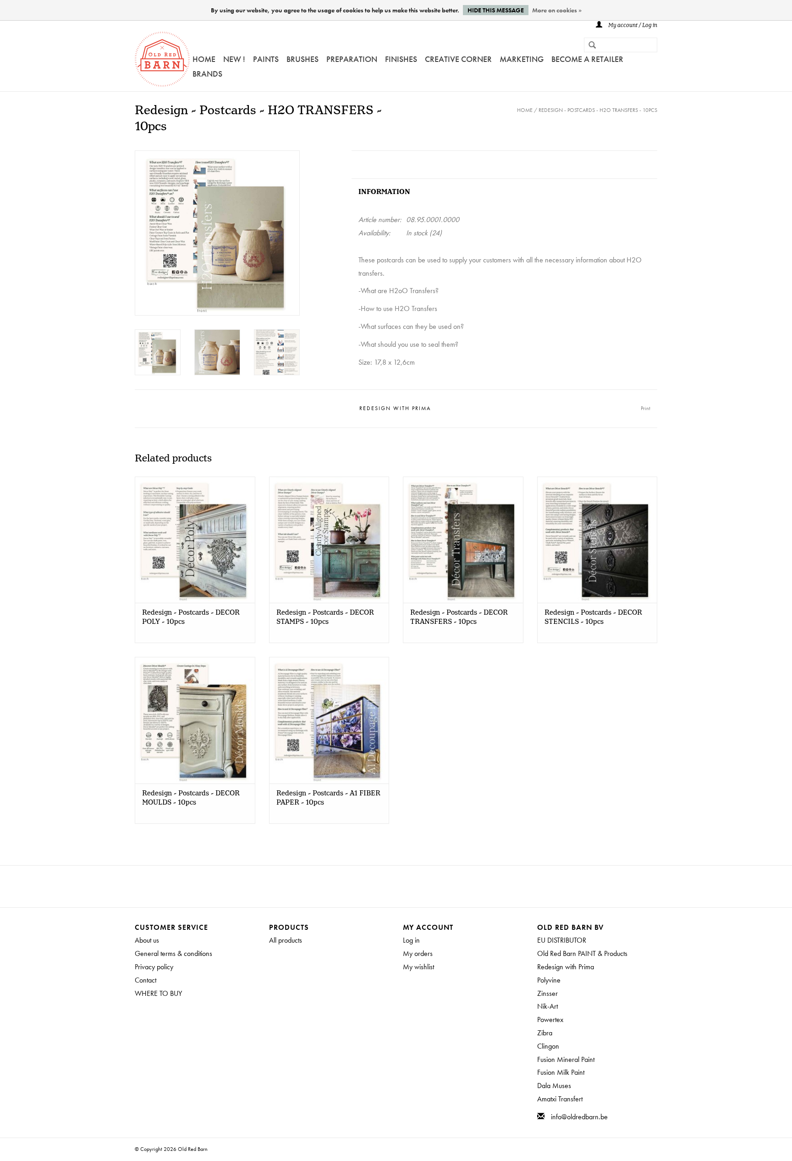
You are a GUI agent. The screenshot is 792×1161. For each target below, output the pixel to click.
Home (203, 59)
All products (285, 940)
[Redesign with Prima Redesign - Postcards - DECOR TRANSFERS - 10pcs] (463, 540)
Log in (411, 940)
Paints (266, 59)
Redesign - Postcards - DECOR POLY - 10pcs (191, 617)
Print (645, 408)
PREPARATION (351, 59)
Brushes (302, 59)
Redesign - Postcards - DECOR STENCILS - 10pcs (593, 617)
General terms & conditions (173, 953)
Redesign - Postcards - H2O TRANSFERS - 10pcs (598, 110)
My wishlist (418, 967)
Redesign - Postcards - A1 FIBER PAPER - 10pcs (328, 798)
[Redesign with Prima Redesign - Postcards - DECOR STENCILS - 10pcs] (597, 540)
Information (384, 192)
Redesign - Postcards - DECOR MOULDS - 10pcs (191, 798)
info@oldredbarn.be (579, 1117)
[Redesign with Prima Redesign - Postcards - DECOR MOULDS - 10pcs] (195, 720)
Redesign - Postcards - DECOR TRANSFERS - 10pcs (459, 617)
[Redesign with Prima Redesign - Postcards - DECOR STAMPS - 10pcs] (329, 540)
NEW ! (234, 59)
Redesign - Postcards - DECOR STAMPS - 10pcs (325, 617)
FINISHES (401, 59)
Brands (207, 73)
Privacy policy (154, 967)
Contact (145, 980)
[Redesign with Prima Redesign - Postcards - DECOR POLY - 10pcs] (195, 540)
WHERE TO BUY (158, 993)
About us (147, 940)
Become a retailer (587, 59)
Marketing (522, 59)
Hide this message (496, 10)
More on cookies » (557, 10)
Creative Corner (458, 59)
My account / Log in (632, 25)
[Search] (588, 46)
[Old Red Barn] (162, 59)
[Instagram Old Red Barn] (404, 886)
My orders (418, 953)
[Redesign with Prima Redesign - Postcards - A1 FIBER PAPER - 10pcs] (329, 720)
